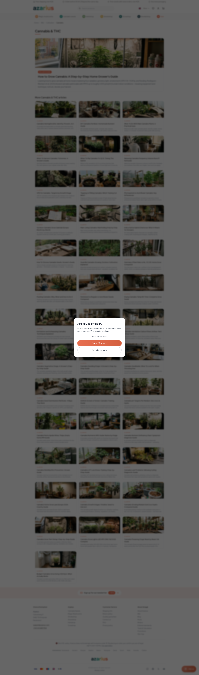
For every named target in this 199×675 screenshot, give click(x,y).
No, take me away (99, 350)
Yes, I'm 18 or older (99, 343)
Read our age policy (99, 336)
